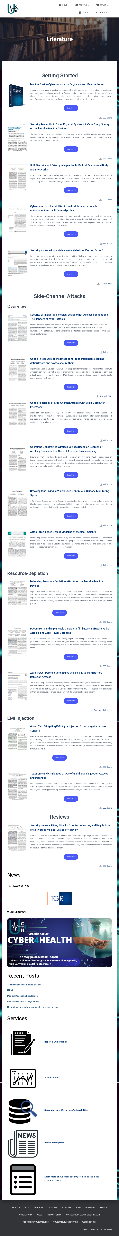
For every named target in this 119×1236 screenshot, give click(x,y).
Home (64, 5)
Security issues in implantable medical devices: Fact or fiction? (66, 250)
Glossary (66, 1208)
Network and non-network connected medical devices (32, 1007)
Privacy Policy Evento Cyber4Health (83, 1215)
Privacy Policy (54, 1215)
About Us (83, 5)
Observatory (25, 1215)
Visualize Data (51, 1077)
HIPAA (10, 990)
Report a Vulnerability (55, 1041)
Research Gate (106, 396)
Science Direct (106, 283)
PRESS (39, 1215)
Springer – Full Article (103, 710)
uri (75, 1176)
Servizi (103, 5)
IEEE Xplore (107, 159)
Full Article (107, 244)
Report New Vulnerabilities (36, 1222)
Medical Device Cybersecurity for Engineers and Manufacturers (67, 84)
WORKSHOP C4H (89, 1222)
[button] (71, 108)
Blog (84, 12)
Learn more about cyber (56, 1176)
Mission (103, 1208)
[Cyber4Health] (13, 9)
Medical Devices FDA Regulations (23, 1001)
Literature (90, 1208)
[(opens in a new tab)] (100, 117)
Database (52, 1208)
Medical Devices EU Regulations (22, 996)
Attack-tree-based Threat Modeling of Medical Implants (63, 531)
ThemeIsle (107, 1229)
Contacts (103, 12)
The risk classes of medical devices (24, 985)
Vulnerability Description (65, 1222)
